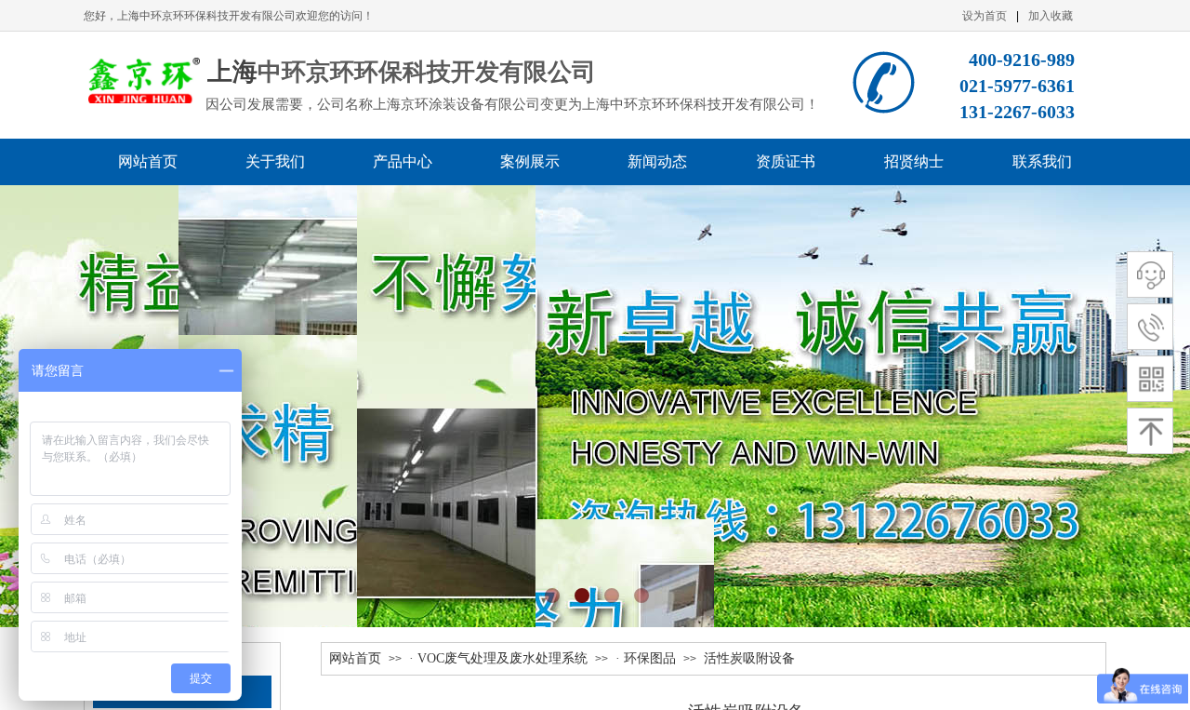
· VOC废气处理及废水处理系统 (498, 658)
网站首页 (355, 658)
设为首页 (984, 15)
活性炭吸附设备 (749, 658)
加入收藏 (1050, 15)
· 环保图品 (645, 658)
